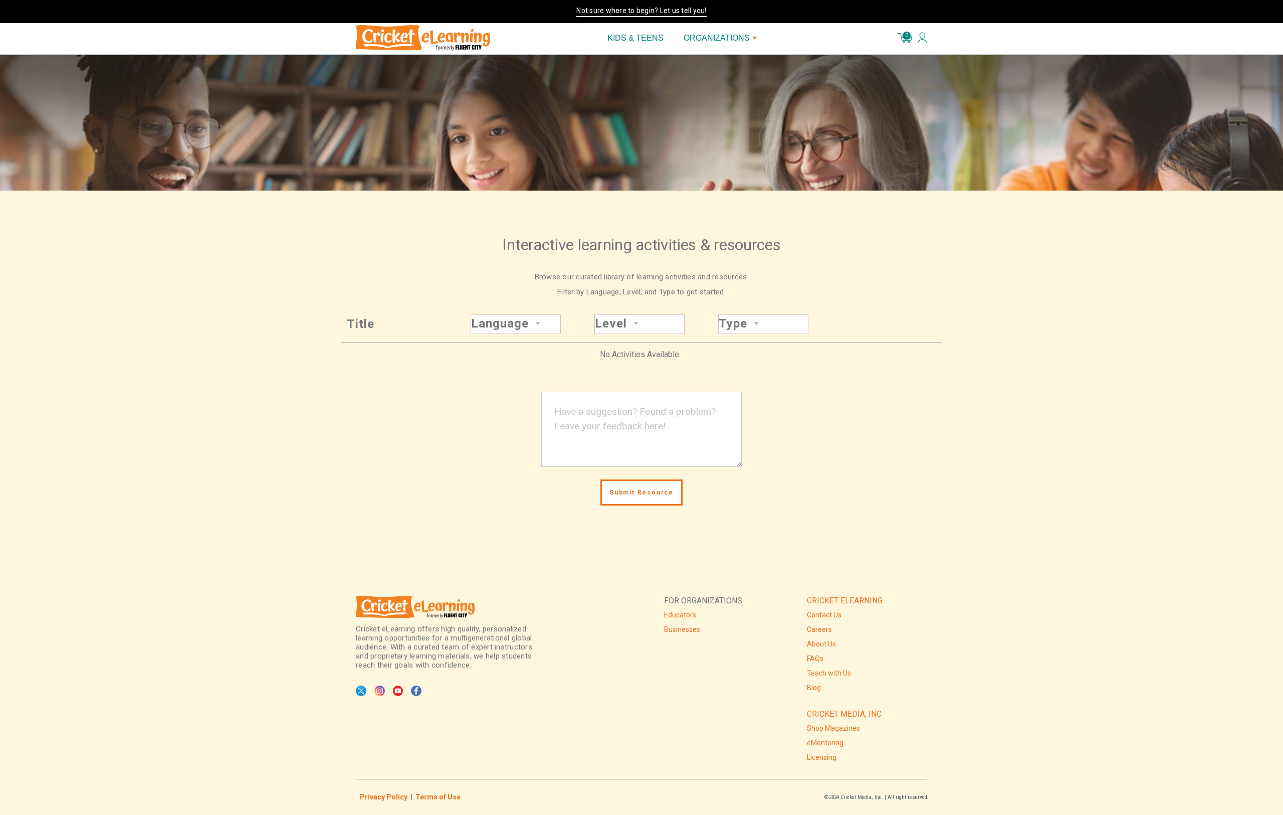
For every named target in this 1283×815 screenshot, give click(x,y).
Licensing (821, 757)
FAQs (815, 659)
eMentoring (825, 743)
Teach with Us (829, 673)
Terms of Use (438, 797)
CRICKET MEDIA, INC (844, 714)
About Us (821, 644)
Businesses (682, 629)
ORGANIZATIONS (717, 38)
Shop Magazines (833, 728)
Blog (814, 688)
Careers (819, 629)
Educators (680, 615)
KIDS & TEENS (635, 38)
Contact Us (824, 615)
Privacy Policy (383, 797)
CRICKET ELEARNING (845, 600)
